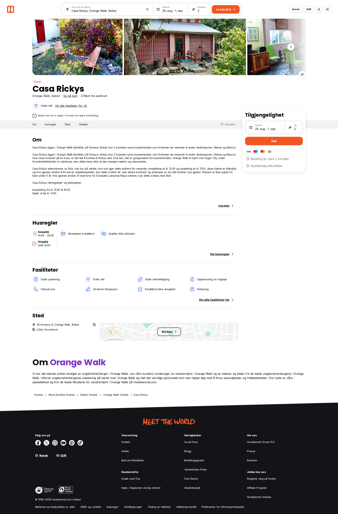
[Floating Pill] (290, 46)
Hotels (125, 451)
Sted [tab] (67, 124)
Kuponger (112, 506)
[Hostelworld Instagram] (55, 443)
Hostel (37, 81)
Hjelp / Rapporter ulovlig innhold (140, 487)
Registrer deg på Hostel (261, 478)
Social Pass (191, 441)
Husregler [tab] (50, 124)
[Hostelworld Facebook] (38, 443)
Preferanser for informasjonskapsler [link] (223, 506)
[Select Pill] (319, 9)
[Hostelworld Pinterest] (72, 443)
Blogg (187, 451)
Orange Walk (41, 96)
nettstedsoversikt (186, 506)
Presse (251, 451)
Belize (56, 96)
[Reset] (147, 9)
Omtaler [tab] (83, 124)
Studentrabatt (192, 487)
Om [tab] (34, 124)
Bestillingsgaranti (194, 460)
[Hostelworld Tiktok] (80, 443)
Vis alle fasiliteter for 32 (71, 106)
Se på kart (70, 96)
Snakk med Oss (130, 478)
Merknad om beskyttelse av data (55, 506)
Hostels (125, 441)
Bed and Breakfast (132, 460)
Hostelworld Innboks (259, 496)
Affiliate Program (257, 487)
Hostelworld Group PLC (261, 441)
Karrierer (252, 460)
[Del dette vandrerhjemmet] (302, 74)
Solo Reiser (191, 478)
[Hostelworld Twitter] (46, 443)
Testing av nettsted (159, 506)
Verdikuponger (133, 506)
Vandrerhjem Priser (195, 469)
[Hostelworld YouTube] (63, 443)
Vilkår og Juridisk (90, 506)
